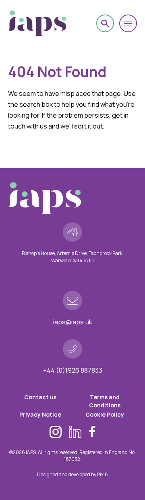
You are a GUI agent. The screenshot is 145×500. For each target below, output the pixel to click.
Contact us (40, 397)
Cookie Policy (104, 414)
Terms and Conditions (104, 401)
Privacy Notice (40, 414)
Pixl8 (102, 474)
